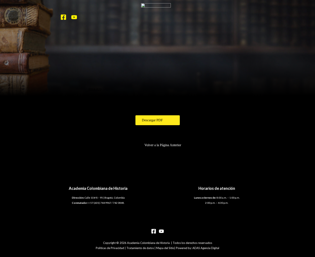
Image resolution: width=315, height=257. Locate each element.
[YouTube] (74, 17)
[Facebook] (63, 17)
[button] (157, 120)
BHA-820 (95, 89)
